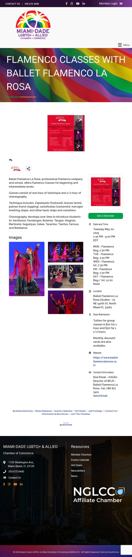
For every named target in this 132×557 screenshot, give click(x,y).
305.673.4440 (32, 4)
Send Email (100, 395)
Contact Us (12, 4)
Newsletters (78, 470)
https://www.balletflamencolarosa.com (105, 361)
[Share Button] (28, 168)
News (74, 476)
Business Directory (23, 411)
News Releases (43, 411)
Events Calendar (63, 411)
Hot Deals (80, 411)
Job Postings (95, 411)
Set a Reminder (105, 215)
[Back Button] (10, 160)
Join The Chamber (80, 414)
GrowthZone (113, 552)
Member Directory (81, 454)
